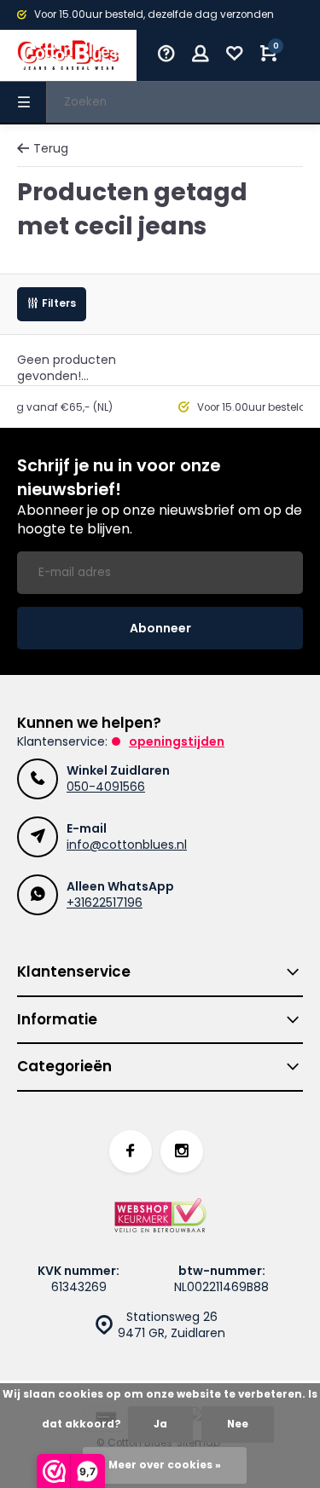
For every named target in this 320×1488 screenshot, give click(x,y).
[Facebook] (130, 1151)
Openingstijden (176, 741)
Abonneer (160, 628)
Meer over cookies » (164, 1465)
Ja (160, 1424)
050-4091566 (106, 786)
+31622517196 (105, 902)
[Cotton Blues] (68, 55)
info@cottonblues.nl (127, 844)
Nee (237, 1424)
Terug (50, 149)
